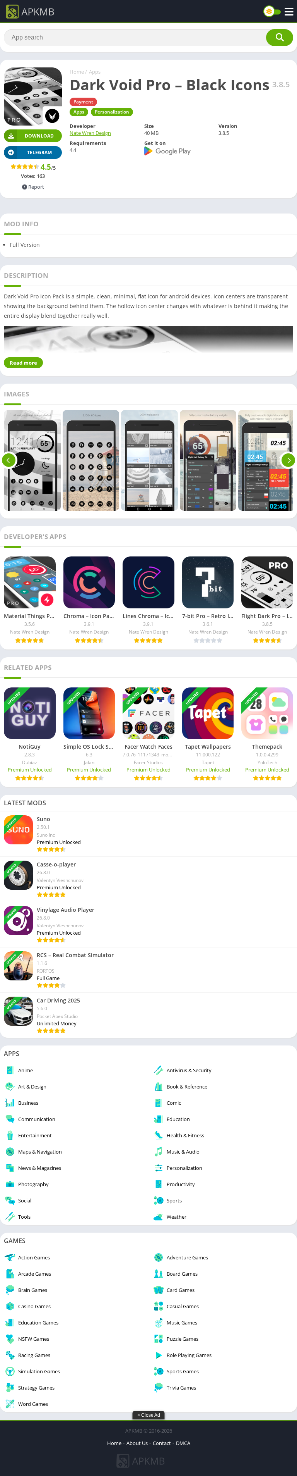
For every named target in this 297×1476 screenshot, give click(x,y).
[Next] (288, 460)
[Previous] (8, 460)
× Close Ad (148, 1415)
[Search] (279, 37)
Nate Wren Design (90, 132)
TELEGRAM (39, 152)
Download (39, 136)
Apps (95, 71)
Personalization (112, 112)
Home (77, 71)
